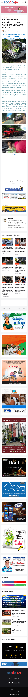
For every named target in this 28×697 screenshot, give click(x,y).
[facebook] (9, 683)
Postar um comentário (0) (14, 303)
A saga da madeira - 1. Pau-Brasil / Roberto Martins (18, 629)
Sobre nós (13, 690)
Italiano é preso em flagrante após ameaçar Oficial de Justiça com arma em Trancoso (20, 268)
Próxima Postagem (21, 308)
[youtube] (12, 683)
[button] (2, 2)
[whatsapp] (19, 683)
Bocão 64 (10, 218)
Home (8, 690)
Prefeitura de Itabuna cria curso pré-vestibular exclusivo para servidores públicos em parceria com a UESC (20, 288)
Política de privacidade (14, 691)
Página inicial (5, 17)
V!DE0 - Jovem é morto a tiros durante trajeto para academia (7, 267)
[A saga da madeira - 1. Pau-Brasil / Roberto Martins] (6, 631)
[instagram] (15, 683)
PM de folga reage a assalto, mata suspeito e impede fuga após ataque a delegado (7, 249)
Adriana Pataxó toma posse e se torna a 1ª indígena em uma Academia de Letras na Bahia (18, 612)
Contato (19, 690)
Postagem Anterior (6, 308)
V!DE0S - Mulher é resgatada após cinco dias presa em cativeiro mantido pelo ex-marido (20, 250)
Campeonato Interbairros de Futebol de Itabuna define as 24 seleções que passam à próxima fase (19, 622)
